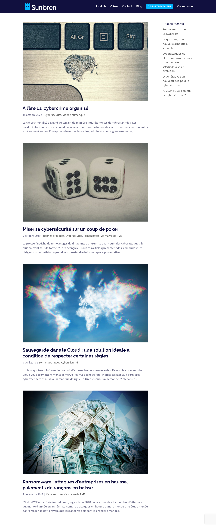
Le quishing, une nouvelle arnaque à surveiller (175, 44)
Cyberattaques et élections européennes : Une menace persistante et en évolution (178, 62)
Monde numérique (73, 115)
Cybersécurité (53, 115)
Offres (114, 6)
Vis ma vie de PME (111, 236)
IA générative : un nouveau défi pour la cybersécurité (176, 81)
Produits (101, 6)
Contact (127, 6)
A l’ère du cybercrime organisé (55, 108)
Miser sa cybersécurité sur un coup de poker (70, 229)
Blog (139, 6)
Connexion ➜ (185, 6)
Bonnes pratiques (53, 236)
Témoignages (91, 236)
